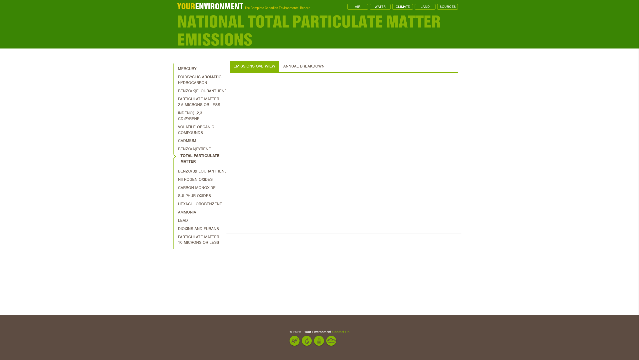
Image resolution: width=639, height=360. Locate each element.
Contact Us (340, 332)
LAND (425, 6)
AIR (357, 6)
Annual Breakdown (303, 66)
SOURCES (448, 6)
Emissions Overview (254, 66)
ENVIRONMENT (210, 6)
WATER (380, 6)
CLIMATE (403, 6)
